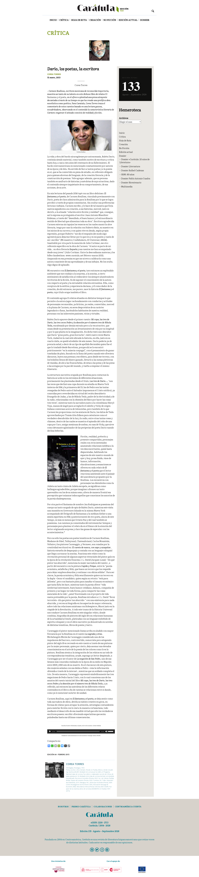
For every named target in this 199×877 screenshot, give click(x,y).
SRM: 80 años (127, 174)
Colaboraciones (103, 806)
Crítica (64, 20)
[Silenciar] (106, 731)
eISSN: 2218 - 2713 (99, 822)
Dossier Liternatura (130, 166)
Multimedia (126, 186)
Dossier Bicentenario (131, 182)
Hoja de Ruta (79, 20)
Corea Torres (54, 74)
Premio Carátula (81, 806)
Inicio (53, 20)
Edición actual (128, 20)
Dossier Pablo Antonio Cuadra (135, 178)
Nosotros (63, 806)
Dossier (144, 20)
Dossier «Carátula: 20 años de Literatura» (135, 161)
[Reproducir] (50, 731)
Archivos (123, 117)
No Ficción (109, 20)
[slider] (111, 731)
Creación (95, 20)
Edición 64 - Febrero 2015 (58, 754)
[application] (81, 731)
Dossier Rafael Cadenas (132, 170)
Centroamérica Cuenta (128, 806)
